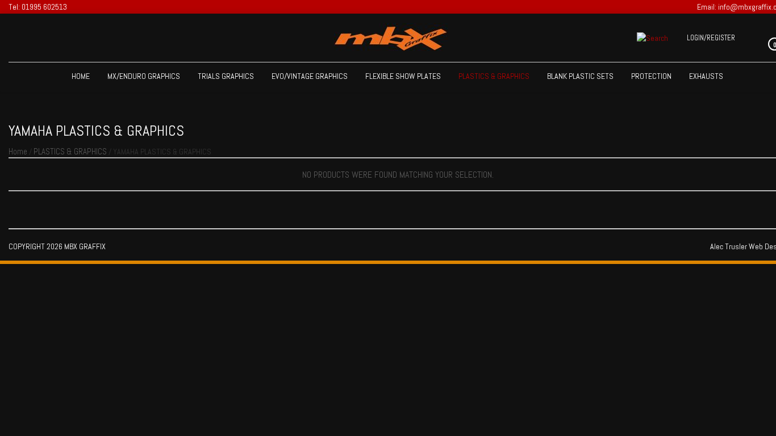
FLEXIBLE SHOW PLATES (403, 76)
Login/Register (711, 38)
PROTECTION (651, 76)
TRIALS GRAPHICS (226, 76)
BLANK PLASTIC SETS (580, 76)
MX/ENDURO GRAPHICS (143, 76)
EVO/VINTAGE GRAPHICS (310, 76)
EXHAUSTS (706, 76)
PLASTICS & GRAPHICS (493, 76)
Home (81, 76)
